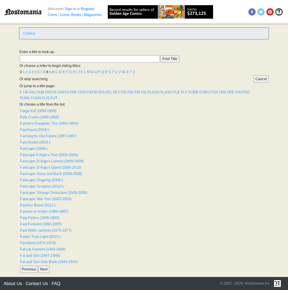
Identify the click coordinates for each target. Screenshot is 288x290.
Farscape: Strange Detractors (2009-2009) (53, 193)
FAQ (56, 283)
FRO (246, 92)
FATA (82, 92)
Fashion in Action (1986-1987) (44, 211)
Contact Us (37, 283)
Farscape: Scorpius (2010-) (41, 186)
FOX (214, 92)
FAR (73, 92)
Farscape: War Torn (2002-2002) (46, 199)
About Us (13, 283)
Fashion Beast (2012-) (38, 205)
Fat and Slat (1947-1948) (40, 255)
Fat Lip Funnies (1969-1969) (42, 249)
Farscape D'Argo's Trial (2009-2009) (49, 155)
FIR (137, 92)
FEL (108, 92)
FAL (32, 92)
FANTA (50, 92)
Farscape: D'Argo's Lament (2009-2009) (52, 161)
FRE (230, 92)
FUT (54, 98)
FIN (130, 92)
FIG (124, 92)
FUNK (25, 98)
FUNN (36, 98)
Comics (29, 33)
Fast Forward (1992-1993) (41, 224)
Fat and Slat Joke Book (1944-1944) (49, 262)
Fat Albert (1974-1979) (38, 243)
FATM (92, 92)
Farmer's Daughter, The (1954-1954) (49, 123)
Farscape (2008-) (33, 149)
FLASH (154, 92)
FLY (184, 92)
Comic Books (70, 15)
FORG (204, 92)
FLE (176, 92)
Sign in (70, 9)
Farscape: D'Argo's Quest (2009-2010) (50, 167)
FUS (46, 98)
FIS (144, 92)
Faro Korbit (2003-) (35, 142)
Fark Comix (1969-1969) (39, 117)
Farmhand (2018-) (34, 130)
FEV (116, 92)
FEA (100, 92)
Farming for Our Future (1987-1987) (48, 136)
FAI (25, 92)
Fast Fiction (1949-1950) (39, 218)
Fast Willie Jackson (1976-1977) (46, 230)
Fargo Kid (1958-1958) (38, 111)
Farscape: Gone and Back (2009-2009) (51, 174)
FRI (238, 92)
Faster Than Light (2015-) (40, 237)
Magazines (92, 15)
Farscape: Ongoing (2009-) (41, 180)
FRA (222, 92)
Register (87, 9)
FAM (40, 92)
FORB (193, 92)
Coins (52, 15)
